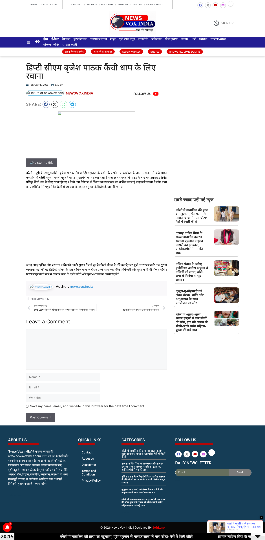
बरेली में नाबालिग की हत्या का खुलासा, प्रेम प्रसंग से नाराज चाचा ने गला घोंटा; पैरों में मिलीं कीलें (192, 216)
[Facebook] (200, 5)
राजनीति (143, 39)
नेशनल (66, 39)
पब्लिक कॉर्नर (51, 44)
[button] (46, 104)
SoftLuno (158, 527)
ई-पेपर (55, 39)
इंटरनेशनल (80, 39)
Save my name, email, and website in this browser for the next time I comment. (87, 406)
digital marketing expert (83, 484)
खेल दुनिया (171, 39)
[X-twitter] (208, 5)
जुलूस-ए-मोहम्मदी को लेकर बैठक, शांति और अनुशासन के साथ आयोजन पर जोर (190, 297)
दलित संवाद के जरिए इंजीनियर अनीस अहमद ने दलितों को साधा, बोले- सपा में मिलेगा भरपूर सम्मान (192, 272)
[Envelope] (223, 5)
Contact (77, 4)
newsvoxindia (81, 286)
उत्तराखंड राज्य (98, 39)
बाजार (184, 39)
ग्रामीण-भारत (218, 39)
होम (45, 39)
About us (92, 4)
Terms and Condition (130, 4)
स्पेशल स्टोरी (69, 44)
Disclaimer (107, 4)
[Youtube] (215, 5)
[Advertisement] (96, 219)
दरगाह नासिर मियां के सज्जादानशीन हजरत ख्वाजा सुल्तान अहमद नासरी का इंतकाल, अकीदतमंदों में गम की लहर (189, 243)
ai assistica (177, 480)
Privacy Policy (155, 4)
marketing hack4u (15, 495)
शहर (113, 39)
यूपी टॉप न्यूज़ (127, 39)
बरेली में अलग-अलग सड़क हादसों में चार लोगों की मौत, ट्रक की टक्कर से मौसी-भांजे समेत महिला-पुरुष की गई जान (192, 322)
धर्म (193, 39)
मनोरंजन (156, 39)
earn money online (125, 512)
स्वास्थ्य (203, 39)
